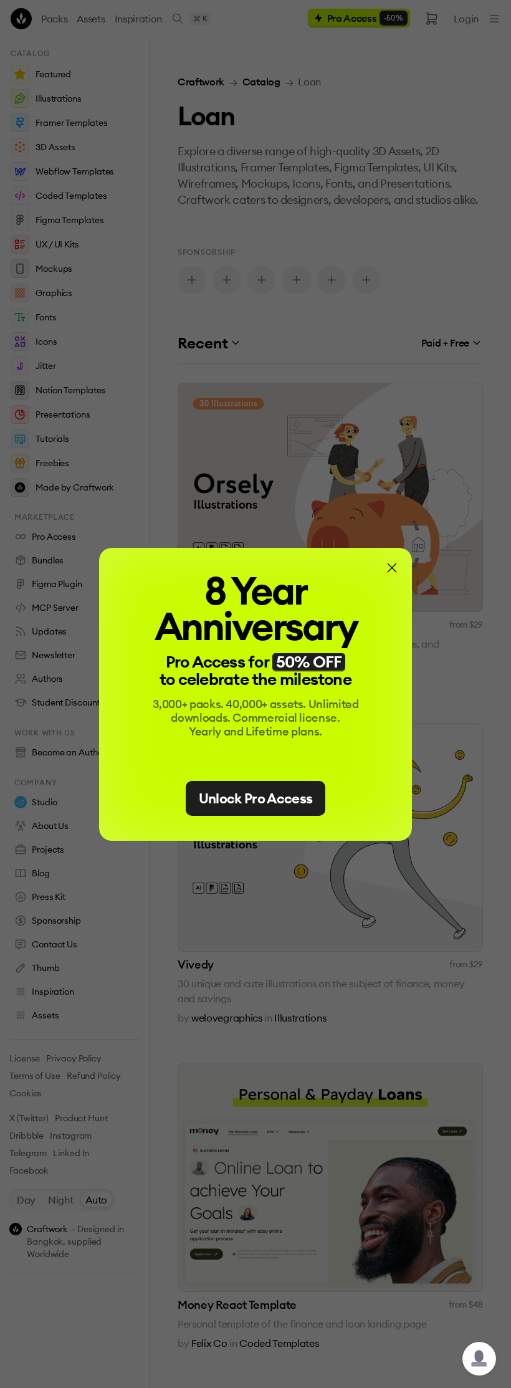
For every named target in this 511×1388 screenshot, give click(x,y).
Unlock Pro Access (256, 798)
